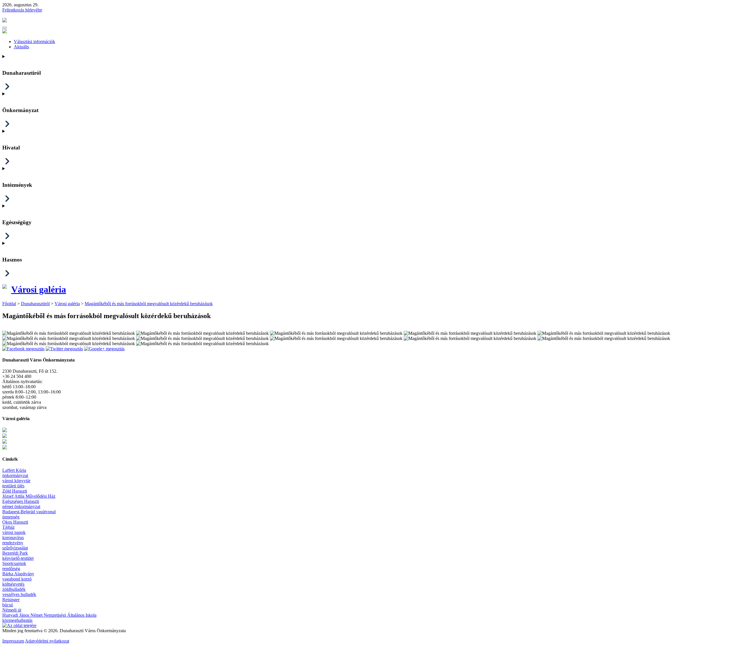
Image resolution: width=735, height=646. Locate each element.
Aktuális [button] (21, 46)
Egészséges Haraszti (20, 501)
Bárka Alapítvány (18, 573)
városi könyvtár (16, 480)
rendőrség (11, 568)
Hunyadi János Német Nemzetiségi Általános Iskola (49, 615)
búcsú (7, 604)
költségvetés (13, 584)
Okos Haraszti (15, 522)
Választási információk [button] (34, 41)
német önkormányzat (21, 506)
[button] (4, 27)
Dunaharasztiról (35, 303)
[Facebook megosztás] (23, 348)
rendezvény (12, 542)
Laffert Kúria (14, 470)
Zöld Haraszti (14, 491)
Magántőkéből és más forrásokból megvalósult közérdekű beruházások (149, 303)
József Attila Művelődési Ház (28, 496)
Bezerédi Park (15, 553)
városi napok (14, 532)
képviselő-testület (18, 558)
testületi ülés (13, 485)
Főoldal (9, 303)
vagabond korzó (17, 578)
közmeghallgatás (17, 620)
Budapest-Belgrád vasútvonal (29, 511)
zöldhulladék (14, 589)
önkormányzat (15, 475)
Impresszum (13, 641)
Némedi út (11, 609)
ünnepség (11, 516)
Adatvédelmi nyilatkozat (47, 641)
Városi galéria (38, 289)
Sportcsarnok (14, 563)
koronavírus (13, 537)
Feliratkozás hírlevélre (22, 9)
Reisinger (11, 599)
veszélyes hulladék (19, 594)
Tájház (8, 527)
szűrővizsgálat (15, 547)
